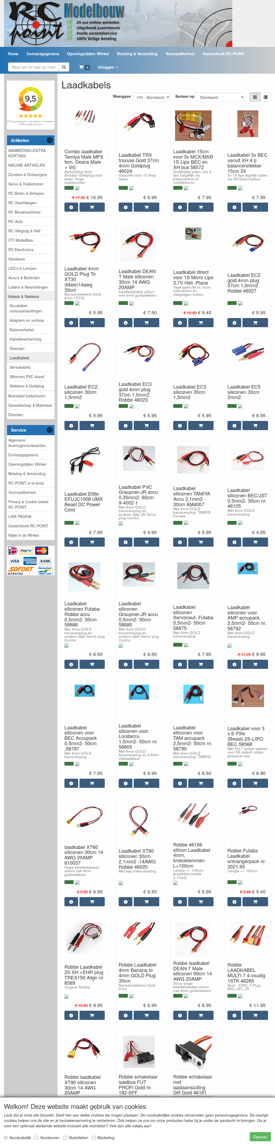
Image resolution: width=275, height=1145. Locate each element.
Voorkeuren (50, 1137)
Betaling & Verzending (27, 473)
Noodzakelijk (20, 1137)
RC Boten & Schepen (26, 193)
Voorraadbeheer (22, 492)
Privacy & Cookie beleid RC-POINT (28, 504)
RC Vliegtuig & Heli (24, 230)
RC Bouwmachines (24, 212)
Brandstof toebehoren (26, 395)
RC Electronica (21, 249)
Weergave (122, 96)
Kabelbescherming (25, 339)
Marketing (105, 1137)
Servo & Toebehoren (26, 184)
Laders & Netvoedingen (28, 287)
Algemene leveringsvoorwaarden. (27, 442)
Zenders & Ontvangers (27, 174)
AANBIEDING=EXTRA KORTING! (27, 153)
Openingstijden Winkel (27, 464)
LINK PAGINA (19, 516)
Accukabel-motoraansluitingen (26, 308)
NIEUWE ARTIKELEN (26, 165)
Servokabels (20, 367)
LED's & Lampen (22, 268)
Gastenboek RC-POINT (28, 525)
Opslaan (260, 1136)
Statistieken (78, 1137)
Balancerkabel (22, 329)
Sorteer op (184, 96)
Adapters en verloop (27, 320)
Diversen (17, 348)
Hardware (16, 259)
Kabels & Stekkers (23, 296)
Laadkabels (19, 357)
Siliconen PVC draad (27, 376)
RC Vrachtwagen (22, 202)
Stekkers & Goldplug (27, 386)
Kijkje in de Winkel (23, 535)
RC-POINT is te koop (26, 483)
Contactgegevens (23, 454)
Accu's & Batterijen (24, 277)
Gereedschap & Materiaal (30, 405)
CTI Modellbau (20, 240)
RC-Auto (15, 221)
